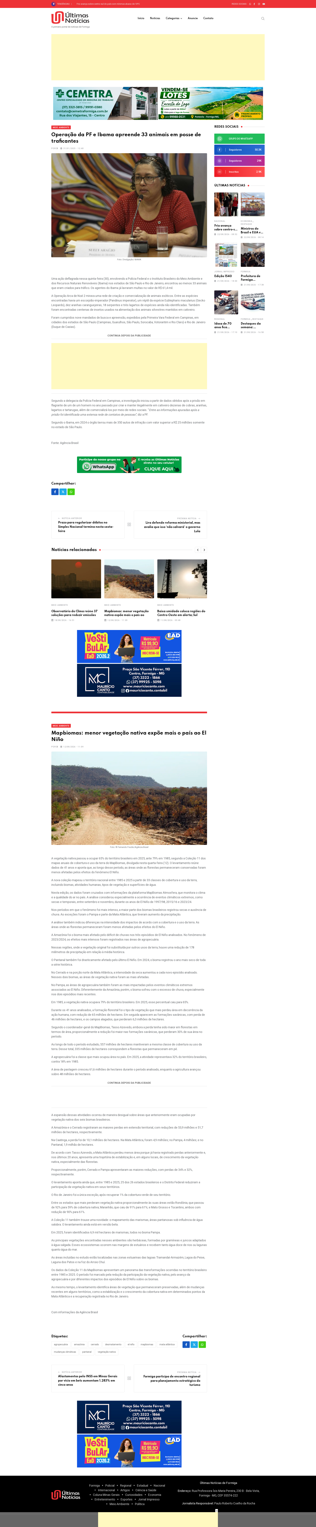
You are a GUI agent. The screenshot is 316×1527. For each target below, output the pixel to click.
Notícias (155, 18)
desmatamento (113, 1344)
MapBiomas (147, 1344)
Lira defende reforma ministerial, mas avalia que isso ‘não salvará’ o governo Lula (172, 527)
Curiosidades (134, 1494)
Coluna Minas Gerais (106, 1494)
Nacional (219, 221)
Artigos (125, 1490)
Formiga (245, 271)
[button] (198, 550)
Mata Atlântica (167, 1344)
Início (141, 18)
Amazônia (79, 1344)
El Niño (131, 1344)
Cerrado (95, 1344)
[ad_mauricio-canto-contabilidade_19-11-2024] (129, 680)
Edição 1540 (223, 276)
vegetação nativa (107, 1352)
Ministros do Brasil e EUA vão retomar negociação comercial (105, 4)
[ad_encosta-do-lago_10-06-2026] (210, 103)
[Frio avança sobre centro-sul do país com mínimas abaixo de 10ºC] (226, 204)
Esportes (126, 1499)
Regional (219, 319)
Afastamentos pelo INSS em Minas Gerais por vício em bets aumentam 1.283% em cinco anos (87, 1380)
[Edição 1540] (226, 255)
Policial (110, 1485)
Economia (246, 221)
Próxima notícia (187, 518)
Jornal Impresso (224, 271)
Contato (208, 18)
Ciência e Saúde (145, 1490)
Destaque (246, 224)
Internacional (106, 1490)
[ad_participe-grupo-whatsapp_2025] (129, 464)
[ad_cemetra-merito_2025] (105, 103)
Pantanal (87, 1352)
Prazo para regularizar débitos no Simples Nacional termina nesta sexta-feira (85, 527)
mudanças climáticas (65, 1352)
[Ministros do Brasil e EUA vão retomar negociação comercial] (253, 204)
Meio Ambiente (59, 605)
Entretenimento (105, 1499)
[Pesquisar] (263, 18)
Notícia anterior (72, 518)
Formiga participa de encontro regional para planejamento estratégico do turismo (171, 1380)
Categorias (172, 18)
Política (140, 1504)
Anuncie (193, 18)
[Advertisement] (158, 57)
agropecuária (61, 1344)
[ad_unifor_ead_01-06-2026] (129, 646)
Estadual (142, 1485)
